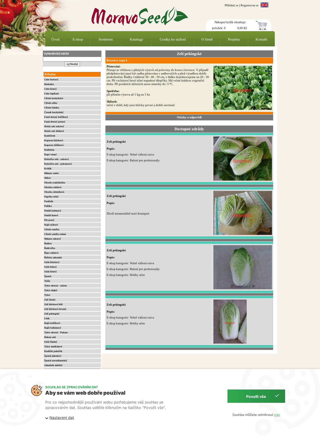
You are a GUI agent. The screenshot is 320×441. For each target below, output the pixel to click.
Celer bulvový (51, 79)
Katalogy (136, 39)
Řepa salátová (51, 253)
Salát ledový (50, 267)
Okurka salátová (52, 187)
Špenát (47, 276)
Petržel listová (51, 215)
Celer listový (50, 89)
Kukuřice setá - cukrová (56, 159)
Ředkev (48, 243)
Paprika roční (51, 196)
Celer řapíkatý (51, 93)
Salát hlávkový (52, 262)
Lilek (47, 318)
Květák (48, 168)
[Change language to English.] (264, 5)
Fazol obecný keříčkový (56, 117)
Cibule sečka (50, 103)
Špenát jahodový (52, 356)
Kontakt (261, 39)
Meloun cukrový (52, 238)
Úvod (55, 39)
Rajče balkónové (52, 327)
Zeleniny (50, 74)
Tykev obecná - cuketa (55, 285)
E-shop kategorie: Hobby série (126, 275)
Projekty (234, 39)
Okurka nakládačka (54, 182)
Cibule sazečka (51, 229)
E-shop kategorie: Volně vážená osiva (130, 154)
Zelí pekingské (51, 313)
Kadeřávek (49, 135)
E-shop (78, 39)
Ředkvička (49, 248)
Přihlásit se (231, 5)
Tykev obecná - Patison (56, 332)
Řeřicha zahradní (53, 257)
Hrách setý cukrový (54, 126)
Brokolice (49, 84)
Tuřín (47, 281)
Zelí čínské (49, 299)
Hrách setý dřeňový (54, 131)
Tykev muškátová (53, 346)
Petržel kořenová (52, 210)
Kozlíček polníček (53, 351)
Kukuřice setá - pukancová (58, 164)
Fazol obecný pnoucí (54, 121)
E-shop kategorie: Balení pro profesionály (133, 160)
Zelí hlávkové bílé (53, 304)
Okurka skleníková (54, 192)
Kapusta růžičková (53, 145)
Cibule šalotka (51, 107)
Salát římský (50, 342)
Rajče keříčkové (52, 323)
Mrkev (47, 178)
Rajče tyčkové (51, 224)
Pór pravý (49, 220)
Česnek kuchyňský (53, 112)
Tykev (47, 295)
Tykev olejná (50, 290)
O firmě (207, 39)
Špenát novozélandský (55, 360)
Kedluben (49, 149)
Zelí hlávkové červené (55, 309)
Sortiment (106, 39)
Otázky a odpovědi (189, 117)
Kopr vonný (50, 154)
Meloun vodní (51, 173)
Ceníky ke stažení (173, 39)
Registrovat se (250, 5)
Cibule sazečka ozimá (55, 234)
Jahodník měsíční (53, 365)
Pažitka (48, 206)
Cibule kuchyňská (53, 98)
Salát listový (50, 271)
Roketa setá (50, 337)
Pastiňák (48, 201)
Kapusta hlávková (53, 140)
